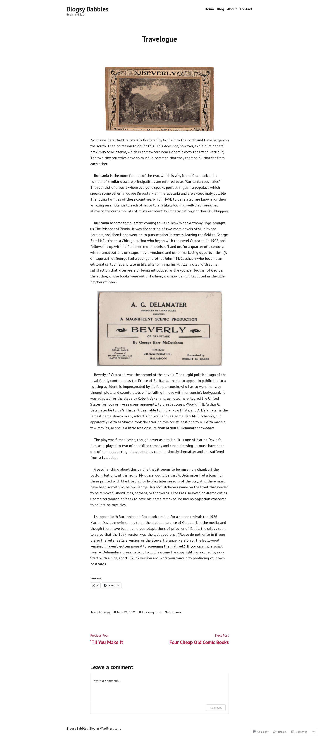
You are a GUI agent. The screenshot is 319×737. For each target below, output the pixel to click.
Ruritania (175, 612)
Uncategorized (152, 612)
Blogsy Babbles (88, 9)
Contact (246, 9)
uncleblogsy (102, 612)
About (232, 9)
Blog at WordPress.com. (105, 728)
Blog (220, 9)
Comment (216, 707)
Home (209, 9)
